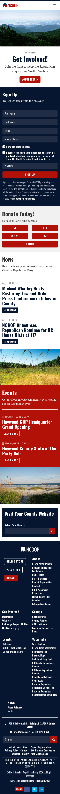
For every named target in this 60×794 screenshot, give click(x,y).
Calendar (7, 644)
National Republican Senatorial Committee (43, 686)
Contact (36, 586)
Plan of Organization (42, 582)
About (36, 558)
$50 (45, 236)
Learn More (11, 433)
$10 (45, 228)
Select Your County (15, 525)
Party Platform (39, 578)
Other (30, 244)
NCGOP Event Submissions (15, 648)
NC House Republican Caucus (42, 671)
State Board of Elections (44, 648)
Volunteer (29, 79)
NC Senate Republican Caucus (43, 664)
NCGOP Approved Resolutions (40, 591)
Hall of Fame (38, 575)
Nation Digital (43, 781)
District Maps (38, 655)
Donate (11, 578)
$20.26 (15, 236)
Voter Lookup (38, 644)
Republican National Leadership (42, 569)
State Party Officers (42, 564)
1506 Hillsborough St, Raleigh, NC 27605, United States (31, 725)
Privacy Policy (11, 750)
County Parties (39, 620)
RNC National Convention (42, 750)
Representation (39, 651)
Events (7, 639)
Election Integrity (10, 628)
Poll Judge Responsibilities (15, 624)
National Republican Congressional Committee (44, 693)
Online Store (15, 561)
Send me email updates (18, 147)
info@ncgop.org (22, 732)
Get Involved (10, 611)
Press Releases (15, 707)
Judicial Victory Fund (42, 659)
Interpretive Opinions (42, 604)
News (11, 702)
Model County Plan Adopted (41, 598)
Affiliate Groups (39, 624)
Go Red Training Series (13, 651)
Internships (7, 616)
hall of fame (15, 747)
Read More (10, 310)
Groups (37, 611)
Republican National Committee (42, 678)
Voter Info (39, 639)
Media (10, 711)
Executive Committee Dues (42, 629)
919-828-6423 (42, 732)
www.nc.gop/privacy (25, 198)
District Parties (39, 616)
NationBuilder (27, 781)
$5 (15, 228)
